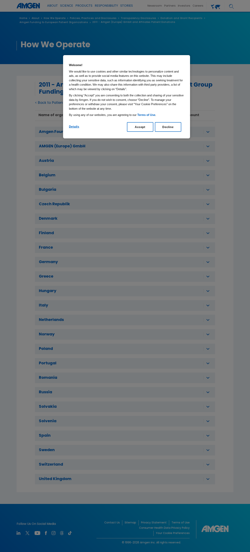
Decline (167, 127)
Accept (140, 127)
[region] (126, 96)
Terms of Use (146, 114)
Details (74, 126)
